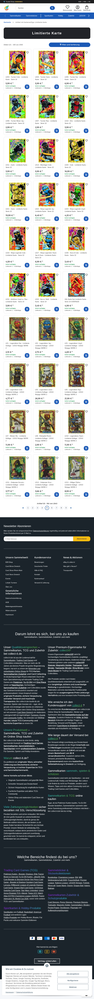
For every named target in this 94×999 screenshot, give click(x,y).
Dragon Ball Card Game (24, 888)
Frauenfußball (73, 880)
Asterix (87, 886)
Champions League (66, 877)
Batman (51, 888)
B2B (80, 2)
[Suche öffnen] (52, 8)
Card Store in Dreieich (67, 726)
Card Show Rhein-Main (14, 570)
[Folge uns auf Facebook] (40, 951)
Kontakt (37, 574)
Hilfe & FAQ (38, 570)
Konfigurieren (73, 980)
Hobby (60, 16)
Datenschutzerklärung (41, 531)
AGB (7, 602)
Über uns (9, 587)
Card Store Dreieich (13, 574)
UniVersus (39, 888)
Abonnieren (82, 539)
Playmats (74, 908)
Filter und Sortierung (70, 45)
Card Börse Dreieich (13, 566)
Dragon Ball (78, 886)
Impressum (10, 615)
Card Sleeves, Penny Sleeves (60, 902)
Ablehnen (73, 987)
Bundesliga (52, 877)
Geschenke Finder (41, 566)
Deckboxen (64, 908)
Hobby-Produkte (10, 917)
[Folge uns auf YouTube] (54, 951)
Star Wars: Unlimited (29, 890)
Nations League (61, 883)
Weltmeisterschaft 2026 (57, 880)
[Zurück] (23, 508)
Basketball (28, 912)
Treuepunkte (67, 570)
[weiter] (71, 508)
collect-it (77, 705)
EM (76, 877)
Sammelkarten (15, 16)
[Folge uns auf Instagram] (47, 951)
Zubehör (71, 16)
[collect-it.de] (7, 8)
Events (8, 578)
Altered (24, 893)
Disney (70, 886)
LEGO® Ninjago (75, 883)
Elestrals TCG (15, 893)
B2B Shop (9, 562)
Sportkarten (48, 16)
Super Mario (61, 886)
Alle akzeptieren (73, 974)
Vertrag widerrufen (47, 961)
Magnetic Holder (63, 905)
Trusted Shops (10, 2)
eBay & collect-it (69, 562)
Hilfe (84, 2)
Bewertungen (39, 562)
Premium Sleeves (80, 902)
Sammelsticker (31, 16)
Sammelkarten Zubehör (15, 674)
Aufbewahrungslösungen (58, 910)
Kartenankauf (39, 578)
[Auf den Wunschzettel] (27, 52)
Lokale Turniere (11, 583)
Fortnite (86, 883)
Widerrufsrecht (11, 610)
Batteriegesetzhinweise (14, 606)
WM (80, 877)
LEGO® (82, 16)
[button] (67, 8)
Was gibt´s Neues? (70, 566)
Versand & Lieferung (41, 583)
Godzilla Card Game (12, 890)
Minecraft (51, 886)
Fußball (20, 912)
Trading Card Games (24, 660)
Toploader (52, 905)
